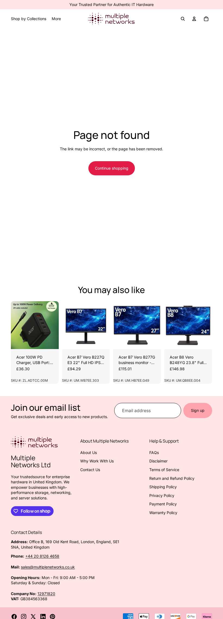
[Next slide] (53, 325)
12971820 (46, 593)
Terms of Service (164, 469)
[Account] (194, 19)
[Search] (183, 19)
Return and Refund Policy (171, 478)
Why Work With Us (97, 461)
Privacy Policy (161, 495)
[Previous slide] (17, 325)
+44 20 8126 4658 (42, 556)
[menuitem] (56, 19)
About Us (88, 452)
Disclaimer (158, 461)
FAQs (154, 452)
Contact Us (90, 469)
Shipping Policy (163, 486)
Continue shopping (111, 168)
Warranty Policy (163, 512)
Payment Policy (163, 504)
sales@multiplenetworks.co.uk (48, 567)
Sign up (198, 410)
